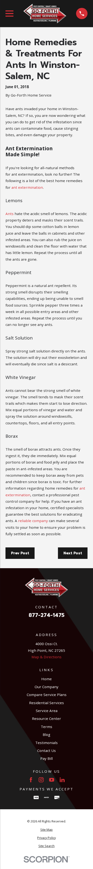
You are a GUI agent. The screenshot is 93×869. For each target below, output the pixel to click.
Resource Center (46, 718)
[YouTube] (51, 779)
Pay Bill (46, 758)
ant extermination (27, 187)
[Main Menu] (9, 13)
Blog (46, 734)
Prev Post (20, 553)
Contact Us (46, 750)
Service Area (46, 710)
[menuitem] (46, 830)
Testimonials (46, 742)
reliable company (33, 520)
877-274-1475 (46, 615)
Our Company (46, 686)
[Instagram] (41, 779)
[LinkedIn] (62, 779)
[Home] (44, 13)
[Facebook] (30, 779)
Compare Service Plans (47, 694)
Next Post (72, 553)
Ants (9, 213)
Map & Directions (46, 656)
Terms (46, 726)
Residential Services (46, 702)
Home (46, 678)
